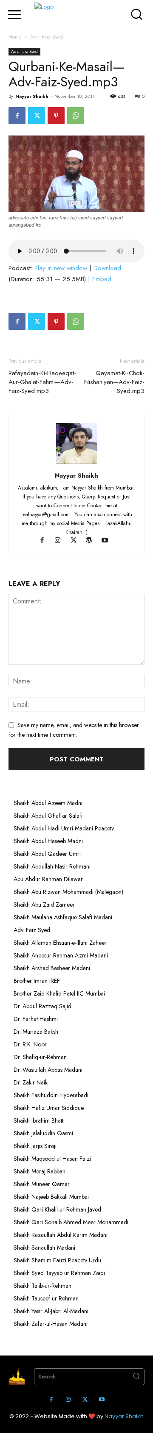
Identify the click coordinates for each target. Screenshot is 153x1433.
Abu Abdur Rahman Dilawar (48, 879)
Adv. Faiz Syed (46, 37)
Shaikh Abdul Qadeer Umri (47, 853)
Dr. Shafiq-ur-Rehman (40, 1057)
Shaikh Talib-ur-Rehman (42, 1285)
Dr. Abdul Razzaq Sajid (42, 1006)
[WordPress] (93, 541)
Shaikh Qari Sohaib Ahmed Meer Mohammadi (71, 1222)
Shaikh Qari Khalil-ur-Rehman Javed (57, 1209)
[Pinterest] (56, 115)
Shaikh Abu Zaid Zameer (44, 904)
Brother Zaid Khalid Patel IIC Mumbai (59, 993)
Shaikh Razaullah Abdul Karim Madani (61, 1235)
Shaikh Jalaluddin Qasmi (43, 1133)
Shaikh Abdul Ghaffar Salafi (48, 815)
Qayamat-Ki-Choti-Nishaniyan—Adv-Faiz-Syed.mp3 (114, 382)
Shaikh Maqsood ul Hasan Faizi (52, 1158)
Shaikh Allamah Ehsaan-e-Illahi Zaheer (60, 942)
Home (14, 37)
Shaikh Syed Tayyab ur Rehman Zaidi (59, 1273)
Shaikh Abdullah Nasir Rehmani (52, 866)
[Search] (136, 1376)
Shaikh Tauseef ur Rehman (46, 1298)
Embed (101, 279)
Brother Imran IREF (37, 981)
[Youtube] (108, 541)
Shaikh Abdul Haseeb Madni (48, 841)
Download (107, 268)
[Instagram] (62, 541)
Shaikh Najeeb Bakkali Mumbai (52, 1196)
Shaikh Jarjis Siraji (35, 1146)
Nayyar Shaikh (31, 96)
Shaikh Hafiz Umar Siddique (49, 1108)
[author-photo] (76, 463)
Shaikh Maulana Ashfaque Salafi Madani (63, 917)
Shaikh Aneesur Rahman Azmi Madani (61, 955)
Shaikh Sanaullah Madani (44, 1247)
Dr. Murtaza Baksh (36, 1031)
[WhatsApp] (75, 115)
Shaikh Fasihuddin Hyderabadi (51, 1095)
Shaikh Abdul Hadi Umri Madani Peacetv (64, 828)
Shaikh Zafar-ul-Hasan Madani (51, 1324)
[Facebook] (17, 115)
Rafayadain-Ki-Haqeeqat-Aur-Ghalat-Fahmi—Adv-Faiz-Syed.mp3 (42, 382)
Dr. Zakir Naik (31, 1082)
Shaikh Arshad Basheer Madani (52, 968)
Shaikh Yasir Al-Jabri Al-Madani (51, 1311)
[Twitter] (36, 115)
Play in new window (60, 268)
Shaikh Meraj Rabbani (40, 1171)
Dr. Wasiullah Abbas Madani (48, 1069)
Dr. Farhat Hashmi (36, 1019)
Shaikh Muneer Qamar (42, 1184)
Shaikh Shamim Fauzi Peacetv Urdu (57, 1260)
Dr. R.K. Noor (30, 1044)
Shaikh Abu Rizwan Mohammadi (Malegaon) (68, 892)
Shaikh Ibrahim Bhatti (39, 1120)
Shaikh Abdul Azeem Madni (48, 803)
